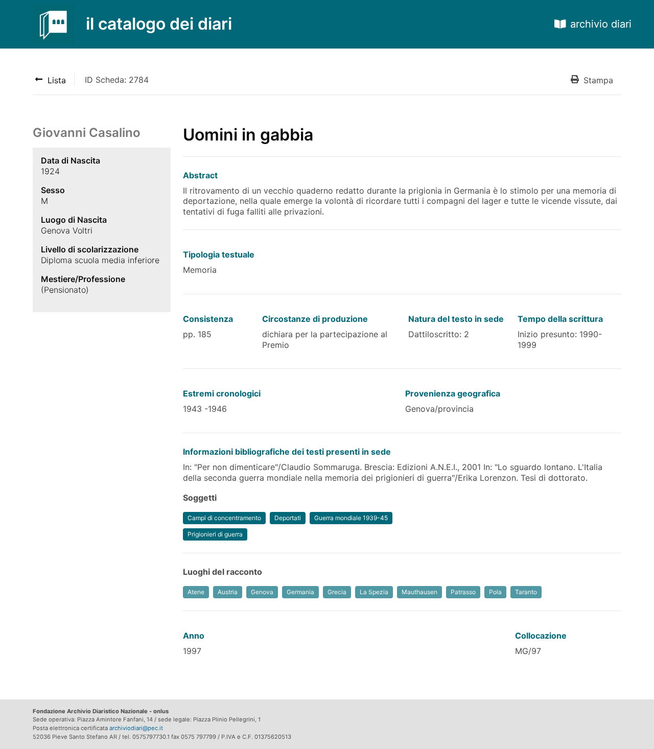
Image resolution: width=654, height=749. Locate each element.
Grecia (337, 592)
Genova (262, 592)
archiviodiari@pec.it (136, 728)
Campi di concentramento (224, 518)
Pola (495, 592)
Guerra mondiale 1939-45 (351, 518)
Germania (300, 592)
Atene (196, 592)
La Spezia (374, 592)
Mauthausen (419, 592)
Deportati (287, 518)
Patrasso (463, 592)
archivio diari (601, 24)
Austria (228, 592)
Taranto (526, 592)
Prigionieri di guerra (215, 534)
